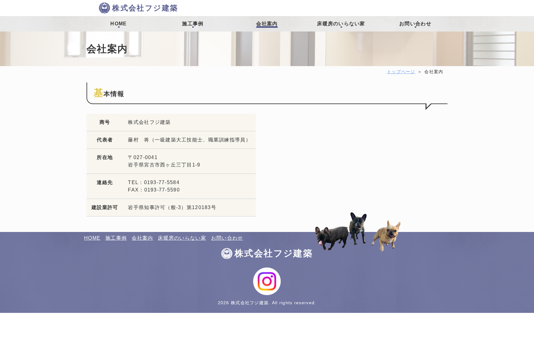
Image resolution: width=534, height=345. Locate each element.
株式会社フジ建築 (145, 8)
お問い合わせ (227, 238)
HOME (92, 238)
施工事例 (116, 238)
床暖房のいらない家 (182, 238)
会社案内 (142, 238)
